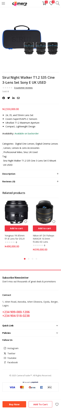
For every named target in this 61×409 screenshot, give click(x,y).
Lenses (7, 147)
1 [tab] (24, 259)
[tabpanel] (16, 227)
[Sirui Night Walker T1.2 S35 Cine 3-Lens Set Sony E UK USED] (3, 98)
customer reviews (23, 87)
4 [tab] (36, 259)
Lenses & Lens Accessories (25, 147)
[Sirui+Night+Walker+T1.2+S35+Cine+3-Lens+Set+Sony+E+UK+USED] (8, 98)
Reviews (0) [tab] (8, 181)
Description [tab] (8, 173)
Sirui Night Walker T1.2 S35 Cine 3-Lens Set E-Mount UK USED (29, 162)
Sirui (25, 152)
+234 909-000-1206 (16, 312)
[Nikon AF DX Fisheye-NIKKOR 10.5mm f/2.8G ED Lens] (44, 211)
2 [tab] (28, 259)
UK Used (33, 152)
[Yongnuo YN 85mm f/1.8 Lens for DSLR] (16, 211)
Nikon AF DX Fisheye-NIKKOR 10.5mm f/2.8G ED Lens (44, 238)
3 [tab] (32, 259)
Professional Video (12, 152)
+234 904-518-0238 (16, 316)
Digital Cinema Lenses (47, 143)
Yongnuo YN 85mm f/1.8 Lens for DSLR (15, 237)
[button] (16, 228)
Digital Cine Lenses (24, 143)
